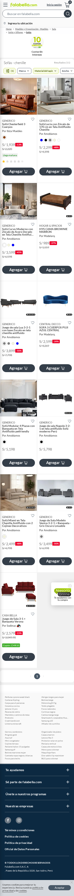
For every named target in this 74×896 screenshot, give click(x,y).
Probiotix (9, 718)
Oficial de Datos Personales (22, 849)
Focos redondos (48, 709)
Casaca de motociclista (51, 746)
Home (9, 29)
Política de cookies (17, 836)
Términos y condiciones (19, 830)
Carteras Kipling (12, 700)
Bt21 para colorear (49, 758)
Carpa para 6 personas (14, 703)
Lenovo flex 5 (47, 738)
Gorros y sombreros (13, 732)
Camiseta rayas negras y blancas (19, 755)
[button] (37, 14)
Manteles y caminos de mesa (17, 715)
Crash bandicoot (12, 721)
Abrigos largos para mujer (52, 697)
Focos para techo (12, 758)
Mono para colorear (50, 749)
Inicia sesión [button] (54, 4)
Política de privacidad (18, 842)
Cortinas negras (48, 712)
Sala (54, 29)
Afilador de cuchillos (50, 723)
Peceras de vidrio (12, 712)
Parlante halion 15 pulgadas (17, 746)
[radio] (3, 161)
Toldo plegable (47, 706)
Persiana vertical (48, 743)
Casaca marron (47, 735)
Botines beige (47, 700)
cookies (23, 890)
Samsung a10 (47, 721)
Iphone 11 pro (11, 709)
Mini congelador (12, 740)
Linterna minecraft (13, 723)
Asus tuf (8, 738)
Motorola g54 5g (48, 703)
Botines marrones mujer (15, 752)
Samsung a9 (10, 749)
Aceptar (60, 887)
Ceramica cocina (12, 706)
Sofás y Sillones (15, 32)
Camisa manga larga (50, 715)
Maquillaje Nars (48, 752)
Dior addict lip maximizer (52, 755)
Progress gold (11, 735)
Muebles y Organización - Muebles (31, 29)
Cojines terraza (11, 743)
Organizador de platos (51, 732)
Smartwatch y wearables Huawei (55, 718)
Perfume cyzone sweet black (17, 697)
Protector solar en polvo (52, 740)
